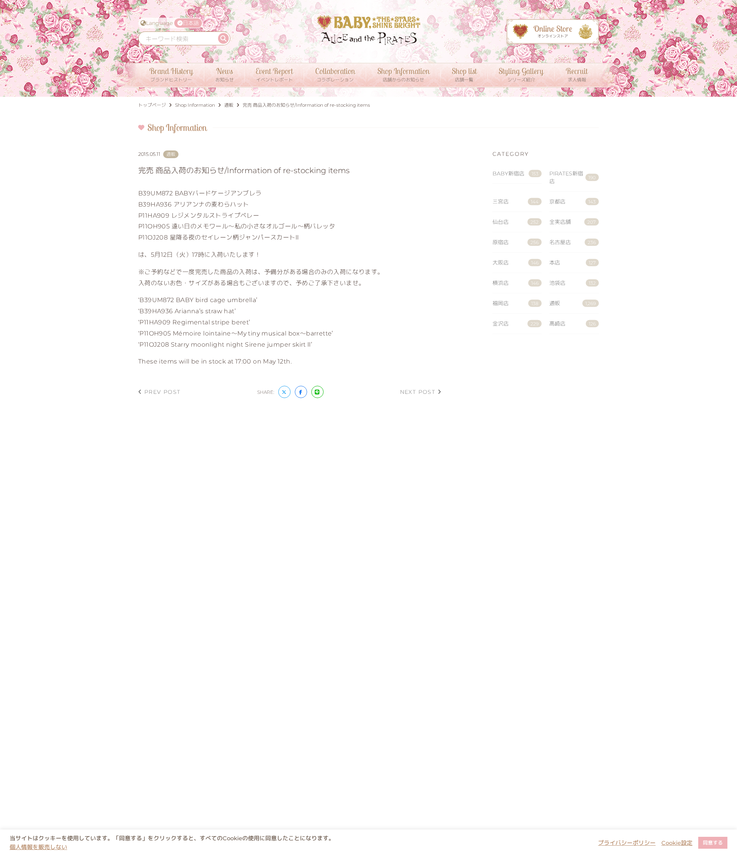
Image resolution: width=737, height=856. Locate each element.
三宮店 (515, 201)
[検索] (223, 38)
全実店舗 (572, 221)
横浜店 (515, 282)
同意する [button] (713, 842)
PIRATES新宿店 (572, 177)
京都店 (572, 201)
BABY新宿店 (515, 173)
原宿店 (515, 242)
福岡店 (515, 303)
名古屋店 (572, 242)
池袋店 (572, 282)
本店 (572, 262)
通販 (572, 303)
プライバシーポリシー (627, 842)
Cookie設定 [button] (676, 842)
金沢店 (515, 323)
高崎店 (572, 323)
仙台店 (515, 221)
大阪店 (515, 262)
